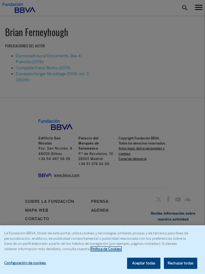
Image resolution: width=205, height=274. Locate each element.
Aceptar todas (144, 263)
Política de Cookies (106, 249)
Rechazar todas (181, 263)
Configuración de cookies (25, 263)
